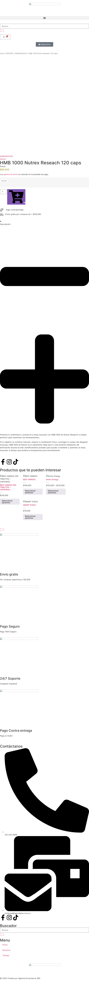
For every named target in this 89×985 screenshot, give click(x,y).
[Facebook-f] (3, 462)
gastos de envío (11, 174)
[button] (44, 18)
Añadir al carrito (24, 202)
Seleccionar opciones (7, 502)
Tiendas (5, 955)
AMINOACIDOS (21, 53)
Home (5, 945)
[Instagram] (9, 462)
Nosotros (6, 950)
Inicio (2, 53)
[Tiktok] (16, 462)
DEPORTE (9, 53)
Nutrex (3, 159)
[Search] (2, 31)
